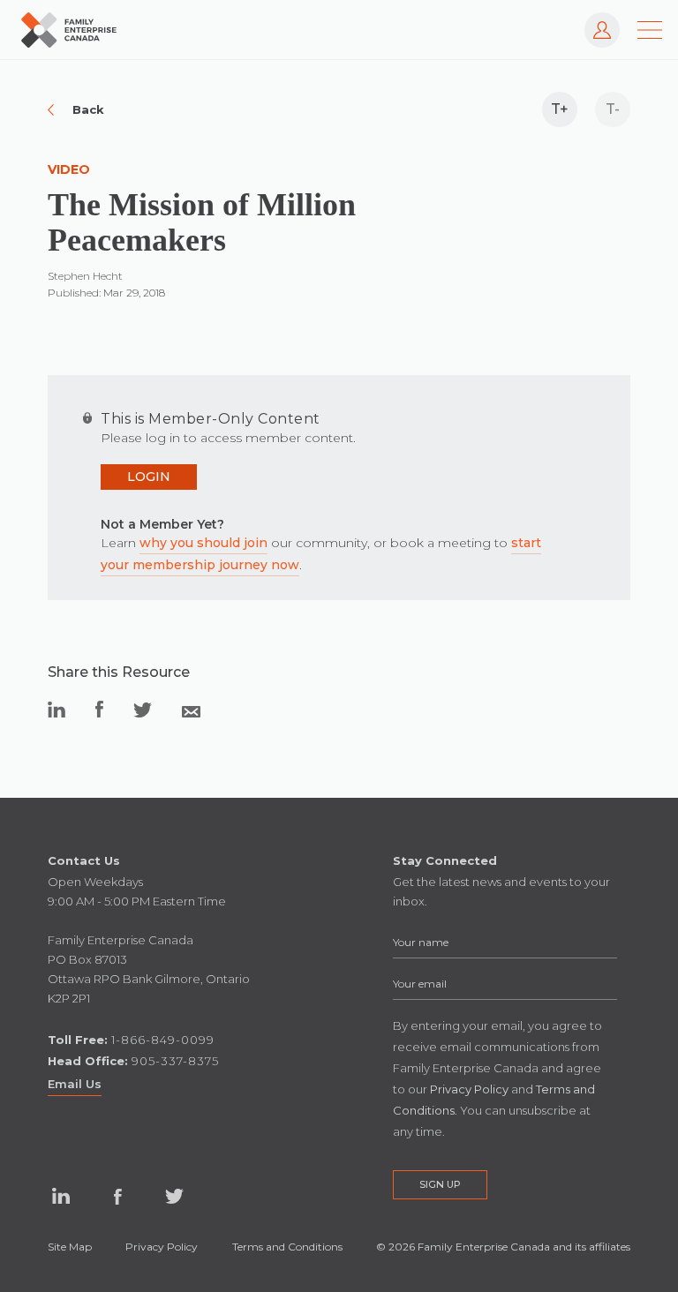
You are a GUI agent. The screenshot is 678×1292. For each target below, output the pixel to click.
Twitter (174, 1196)
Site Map (70, 1246)
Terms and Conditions (287, 1246)
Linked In (61, 1196)
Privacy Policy (161, 1246)
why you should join (203, 543)
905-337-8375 (175, 1061)
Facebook (117, 1196)
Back (88, 109)
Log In (593, 21)
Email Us (75, 1084)
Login (148, 476)
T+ (560, 109)
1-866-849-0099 (163, 1040)
